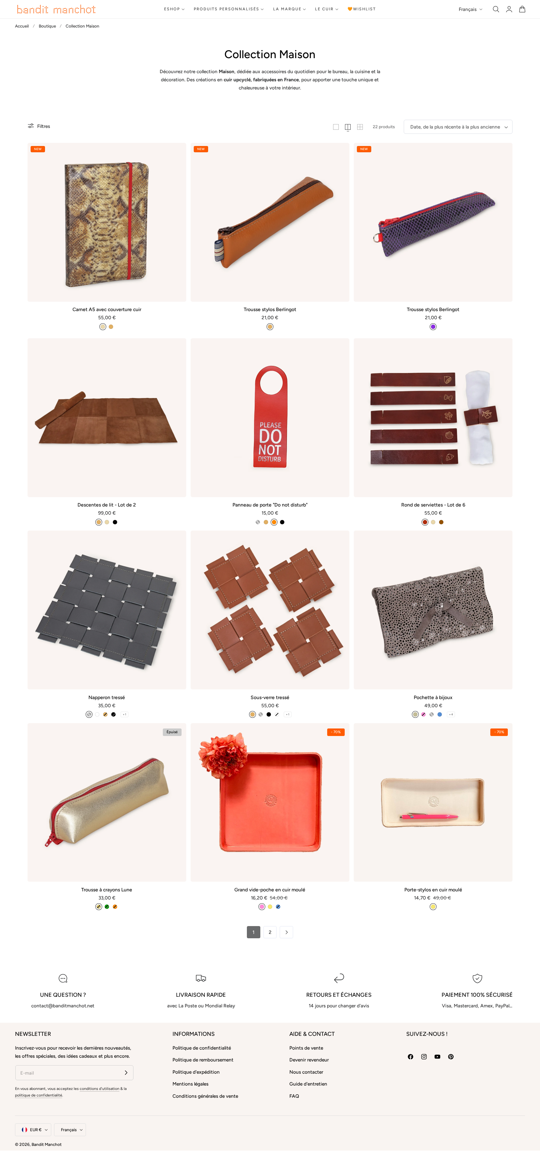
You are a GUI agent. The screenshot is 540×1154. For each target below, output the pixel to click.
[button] (496, 9)
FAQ (294, 1096)
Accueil (22, 25)
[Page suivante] (286, 932)
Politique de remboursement (202, 1060)
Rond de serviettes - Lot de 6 (433, 505)
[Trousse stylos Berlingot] (270, 222)
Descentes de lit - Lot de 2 (107, 505)
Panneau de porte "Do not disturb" (270, 505)
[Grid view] (336, 127)
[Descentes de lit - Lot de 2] (107, 417)
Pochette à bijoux (433, 697)
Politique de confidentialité (201, 1048)
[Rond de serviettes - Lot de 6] (433, 417)
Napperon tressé (106, 697)
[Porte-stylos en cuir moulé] (433, 802)
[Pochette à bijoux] (433, 610)
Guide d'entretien (308, 1084)
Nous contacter (306, 1072)
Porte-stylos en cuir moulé (433, 890)
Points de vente (306, 1048)
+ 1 (124, 714)
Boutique (47, 25)
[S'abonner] (126, 1072)
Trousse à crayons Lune (106, 890)
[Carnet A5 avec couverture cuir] (107, 222)
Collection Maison (82, 25)
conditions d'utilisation (99, 1088)
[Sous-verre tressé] (270, 610)
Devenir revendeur (309, 1060)
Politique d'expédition (196, 1072)
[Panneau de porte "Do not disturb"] (270, 417)
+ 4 (451, 714)
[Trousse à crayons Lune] (107, 802)
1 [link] (253, 932)
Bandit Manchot (47, 1144)
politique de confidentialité (38, 1095)
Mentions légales (190, 1084)
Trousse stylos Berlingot (270, 309)
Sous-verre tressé (270, 697)
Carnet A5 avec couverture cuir (106, 309)
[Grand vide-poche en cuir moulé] (270, 802)
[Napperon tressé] (107, 610)
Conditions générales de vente (205, 1096)
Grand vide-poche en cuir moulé (269, 890)
